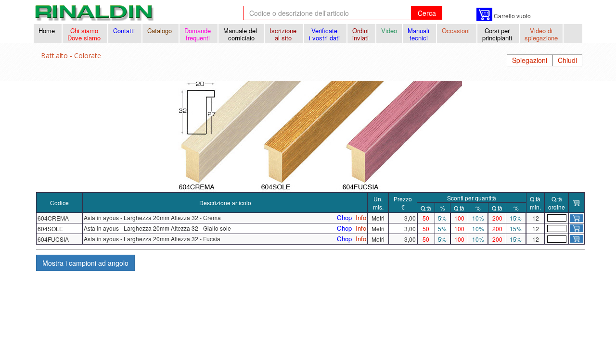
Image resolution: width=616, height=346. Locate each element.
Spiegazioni (529, 60)
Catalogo (160, 30)
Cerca (427, 13)
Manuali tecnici (419, 34)
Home (47, 30)
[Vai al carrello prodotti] (484, 14)
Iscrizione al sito (284, 34)
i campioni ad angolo (85, 263)
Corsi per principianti (498, 34)
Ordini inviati (361, 34)
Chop (344, 217)
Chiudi (567, 60)
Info (361, 217)
